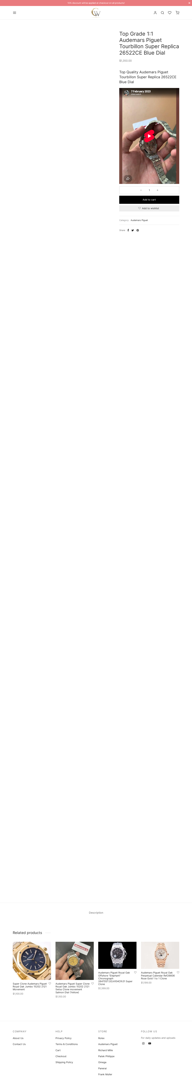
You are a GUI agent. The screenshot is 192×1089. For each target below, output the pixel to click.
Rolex (101, 1038)
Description (96, 912)
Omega (102, 1062)
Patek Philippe (106, 1056)
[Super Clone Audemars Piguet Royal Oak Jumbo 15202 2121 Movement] (32, 961)
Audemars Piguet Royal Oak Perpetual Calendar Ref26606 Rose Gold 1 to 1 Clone (158, 975)
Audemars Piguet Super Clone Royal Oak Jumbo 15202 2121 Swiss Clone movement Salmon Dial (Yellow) (73, 988)
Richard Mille (105, 1050)
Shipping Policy (64, 1062)
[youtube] (149, 1043)
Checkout (61, 1056)
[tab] (96, 913)
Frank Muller (105, 1074)
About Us (18, 1038)
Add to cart (149, 199)
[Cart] (177, 13)
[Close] (189, 3)
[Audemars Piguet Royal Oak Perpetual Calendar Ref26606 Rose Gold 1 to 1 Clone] (160, 955)
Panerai (102, 1068)
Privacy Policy (64, 1038)
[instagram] (143, 1043)
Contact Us (19, 1044)
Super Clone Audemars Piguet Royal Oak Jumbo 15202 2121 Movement (30, 986)
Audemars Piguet (139, 220)
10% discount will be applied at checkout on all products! (96, 3)
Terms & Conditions (67, 1044)
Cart (58, 1050)
